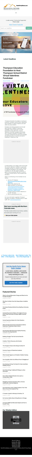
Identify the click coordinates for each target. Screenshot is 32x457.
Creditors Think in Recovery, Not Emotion (12, 341)
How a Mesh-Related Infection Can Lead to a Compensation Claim (13, 376)
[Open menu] (16, 13)
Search (28, 28)
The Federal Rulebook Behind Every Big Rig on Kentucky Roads (16, 307)
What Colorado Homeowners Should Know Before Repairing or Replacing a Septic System (14, 325)
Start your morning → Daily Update (11, 8)
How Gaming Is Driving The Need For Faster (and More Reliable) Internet (15, 364)
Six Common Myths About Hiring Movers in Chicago (15, 398)
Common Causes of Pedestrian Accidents (12, 350)
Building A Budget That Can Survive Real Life (13, 336)
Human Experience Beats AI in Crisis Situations (13, 320)
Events (15, 24)
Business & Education (25, 80)
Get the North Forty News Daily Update (16, 267)
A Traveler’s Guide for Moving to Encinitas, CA (13, 393)
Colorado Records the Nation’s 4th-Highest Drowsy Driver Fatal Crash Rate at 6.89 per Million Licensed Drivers (15, 314)
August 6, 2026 (16, 446)
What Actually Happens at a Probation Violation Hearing (15, 355)
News (10, 24)
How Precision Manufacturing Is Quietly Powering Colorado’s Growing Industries (14, 331)
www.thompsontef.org (15, 199)
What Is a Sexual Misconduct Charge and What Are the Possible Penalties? (15, 296)
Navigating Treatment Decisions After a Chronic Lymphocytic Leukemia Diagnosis (14, 382)
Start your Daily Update (11, 215)
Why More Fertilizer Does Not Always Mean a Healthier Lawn (15, 302)
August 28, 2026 (16, 442)
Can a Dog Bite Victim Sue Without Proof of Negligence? (16, 359)
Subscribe (20, 24)
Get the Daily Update (16, 282)
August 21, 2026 (16, 443)
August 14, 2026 (16, 445)
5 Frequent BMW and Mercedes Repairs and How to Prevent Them (15, 403)
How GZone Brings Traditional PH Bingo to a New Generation (14, 370)
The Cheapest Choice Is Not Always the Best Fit (14, 345)
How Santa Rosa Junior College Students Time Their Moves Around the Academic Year (15, 388)
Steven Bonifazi (6, 80)
